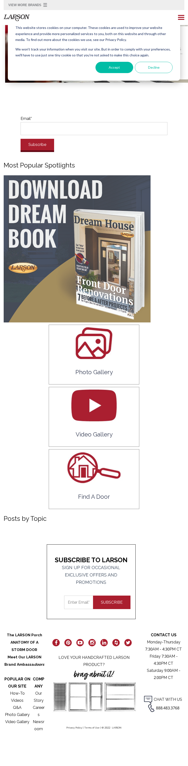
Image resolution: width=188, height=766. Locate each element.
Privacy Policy (74, 727)
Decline (154, 67)
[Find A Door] (94, 482)
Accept (114, 67)
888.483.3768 (167, 708)
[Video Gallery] (94, 420)
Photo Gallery (17, 714)
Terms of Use (92, 727)
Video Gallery (17, 721)
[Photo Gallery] (94, 358)
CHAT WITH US (168, 699)
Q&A (17, 707)
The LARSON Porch (24, 635)
